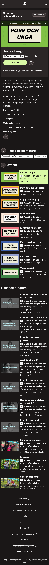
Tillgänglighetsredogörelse (23, 546)
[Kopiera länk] (5, 136)
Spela (14, 62)
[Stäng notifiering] (45, 23)
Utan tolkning (36, 71)
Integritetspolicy (23, 551)
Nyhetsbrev (23, 522)
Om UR (23, 540)
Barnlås (25, 516)
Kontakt (23, 528)
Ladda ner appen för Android (23, 510)
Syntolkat (24, 71)
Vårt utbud (23, 499)
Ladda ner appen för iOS (23, 504)
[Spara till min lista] (31, 62)
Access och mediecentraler (23, 534)
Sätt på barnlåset (34, 23)
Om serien (38, 15)
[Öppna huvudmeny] (2, 3)
